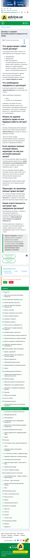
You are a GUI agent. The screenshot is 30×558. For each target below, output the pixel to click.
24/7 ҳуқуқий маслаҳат (4, 10)
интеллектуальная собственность (9, 256)
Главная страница (5, 27)
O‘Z (4, 8)
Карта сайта (20, 533)
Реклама (22, 535)
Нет (11, 282)
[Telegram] (24, 43)
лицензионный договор (9, 260)
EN (10, 8)
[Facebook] (24, 40)
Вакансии (10, 535)
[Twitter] (24, 42)
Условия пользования (6, 537)
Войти (26, 23)
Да (5, 282)
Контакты (3, 535)
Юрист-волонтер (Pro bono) (8, 533)
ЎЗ (1, 8)
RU (7, 8)
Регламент (16, 535)
